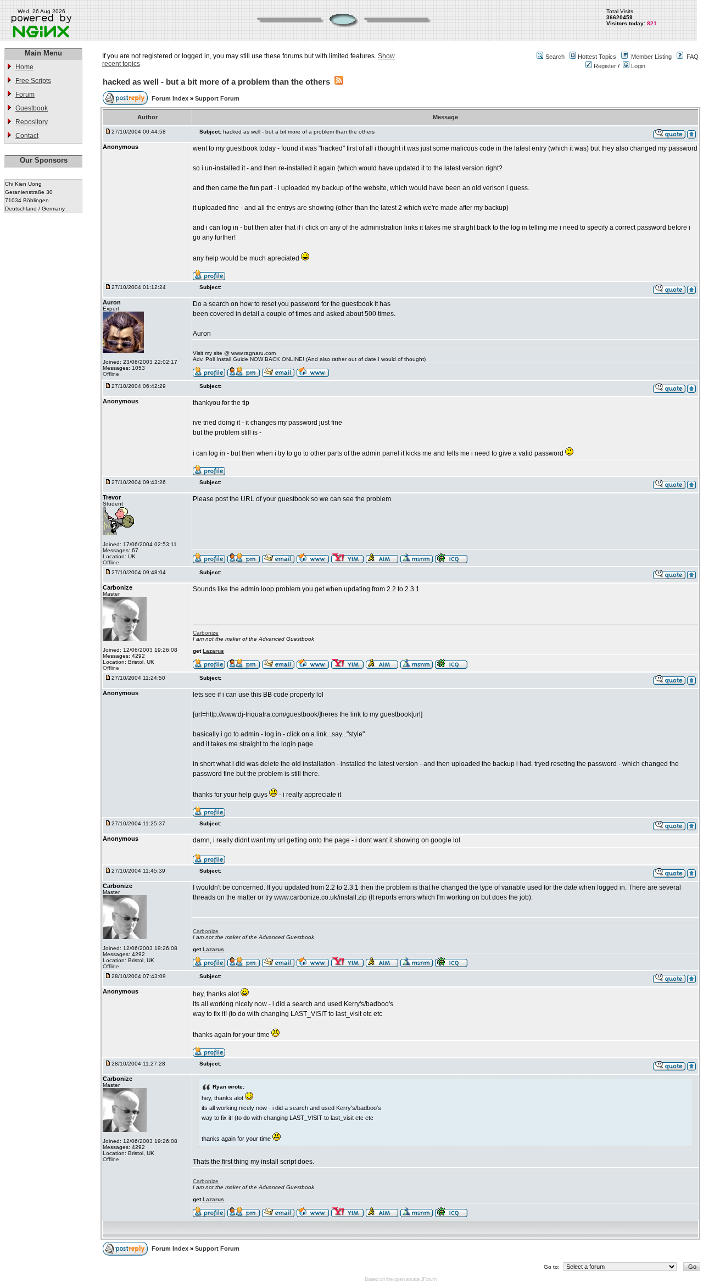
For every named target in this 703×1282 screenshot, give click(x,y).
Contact (26, 136)
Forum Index (171, 98)
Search (555, 56)
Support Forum (217, 98)
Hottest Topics (597, 56)
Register (604, 66)
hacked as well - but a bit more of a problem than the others (216, 81)
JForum (428, 1279)
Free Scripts (33, 81)
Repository (31, 122)
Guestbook (31, 108)
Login (637, 66)
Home (24, 67)
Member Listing (651, 56)
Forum (25, 94)
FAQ (693, 56)
